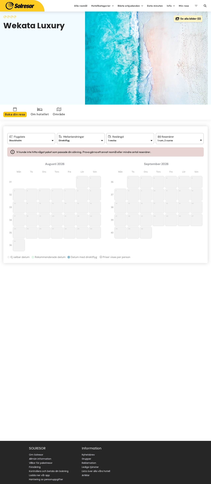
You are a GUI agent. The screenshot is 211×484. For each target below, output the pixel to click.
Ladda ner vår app (39, 475)
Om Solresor (36, 454)
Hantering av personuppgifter (46, 479)
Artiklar (86, 475)
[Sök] (204, 6)
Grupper (86, 458)
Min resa (184, 5)
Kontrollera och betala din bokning (48, 471)
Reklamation (89, 463)
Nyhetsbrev (88, 454)
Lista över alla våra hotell (96, 471)
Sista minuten (155, 5)
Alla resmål (80, 5)
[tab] (15, 112)
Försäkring (35, 467)
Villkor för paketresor (40, 463)
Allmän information (40, 458)
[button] (180, 138)
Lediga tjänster (90, 467)
